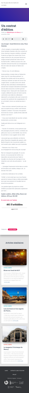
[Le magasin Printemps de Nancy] (14, 334)
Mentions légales (11, 378)
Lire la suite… (7, 282)
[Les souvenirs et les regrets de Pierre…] (14, 295)
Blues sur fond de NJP (12, 270)
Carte (6, 370)
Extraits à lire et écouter (17, 370)
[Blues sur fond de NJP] (14, 257)
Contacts (19, 378)
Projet (14, 374)
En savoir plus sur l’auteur (9, 200)
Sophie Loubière (12, 229)
